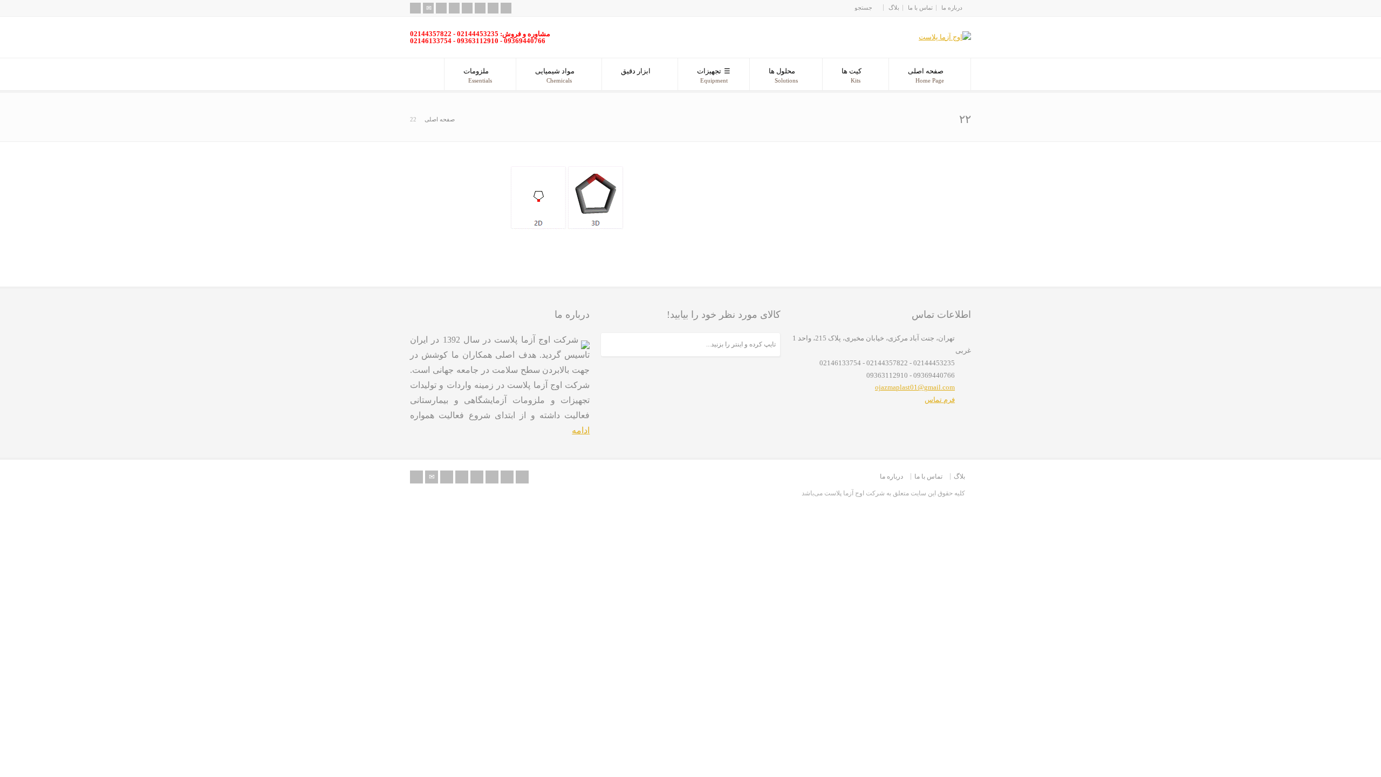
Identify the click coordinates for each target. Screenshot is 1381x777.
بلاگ (893, 7)
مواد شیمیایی (555, 75)
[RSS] (415, 8)
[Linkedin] (480, 8)
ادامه (581, 430)
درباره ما (951, 7)
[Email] (428, 8)
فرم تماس (940, 400)
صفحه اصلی (926, 75)
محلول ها (783, 75)
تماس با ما (920, 7)
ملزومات (477, 75)
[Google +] (467, 8)
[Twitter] (441, 8)
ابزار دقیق (636, 71)
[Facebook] (454, 8)
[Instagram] (493, 8)
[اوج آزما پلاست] (945, 37)
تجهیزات (712, 75)
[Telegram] (506, 8)
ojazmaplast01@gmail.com (915, 387)
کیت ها (852, 75)
